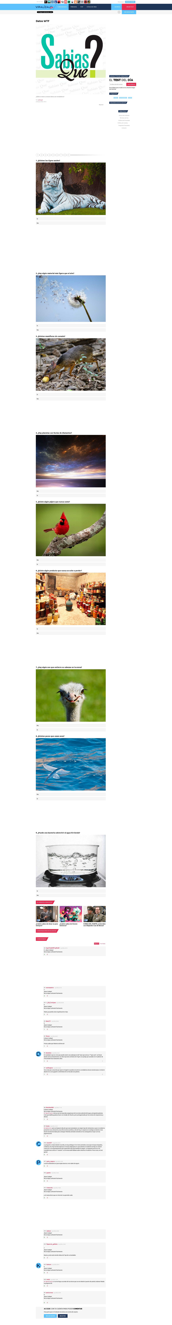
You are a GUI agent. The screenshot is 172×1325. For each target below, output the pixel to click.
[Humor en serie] (72, 1)
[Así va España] (59, 1)
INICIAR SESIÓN (130, 2)
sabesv (49, 1231)
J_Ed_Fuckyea (51, 1002)
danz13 (48, 1021)
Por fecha (102, 943)
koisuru (49, 1264)
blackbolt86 (50, 1107)
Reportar (101, 104)
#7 (45, 1113)
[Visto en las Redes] (55, 1)
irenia (47, 1126)
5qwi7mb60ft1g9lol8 (52, 948)
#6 (45, 1128)
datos (115, 97)
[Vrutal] (65, 1)
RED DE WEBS (40, 1)
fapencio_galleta (52, 1244)
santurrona (49, 1292)
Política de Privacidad (124, 120)
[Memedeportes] (52, 1)
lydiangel (40, 100)
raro (130, 97)
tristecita (50, 1187)
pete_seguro (51, 1161)
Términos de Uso (124, 118)
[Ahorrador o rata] (88, 1)
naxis (48, 1279)
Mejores (97, 943)
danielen (48, 1053)
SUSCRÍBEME (131, 84)
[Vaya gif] (82, 1)
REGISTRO (63, 1316)
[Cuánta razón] (49, 1)
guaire (49, 1172)
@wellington (49, 1113)
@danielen (49, 1128)
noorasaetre (50, 987)
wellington (49, 1068)
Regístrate (121, 2)
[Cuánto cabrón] (62, 1)
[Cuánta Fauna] (75, 1)
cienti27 (49, 1143)
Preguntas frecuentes (124, 125)
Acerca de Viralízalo (124, 115)
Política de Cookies (123, 123)
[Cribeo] (69, 1)
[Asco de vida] (45, 1)
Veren (48, 1036)
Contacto (124, 128)
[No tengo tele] (78, 1)
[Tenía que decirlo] (85, 1)
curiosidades (123, 97)
